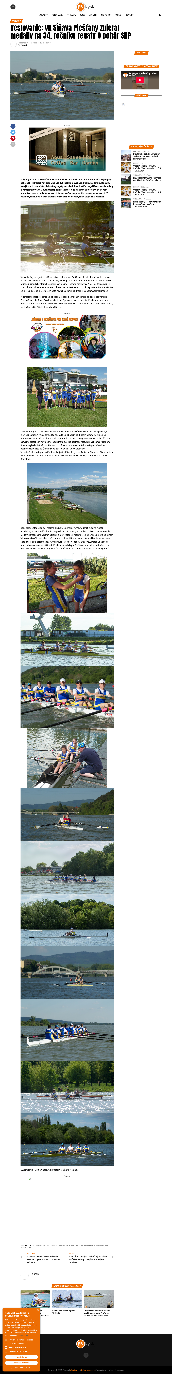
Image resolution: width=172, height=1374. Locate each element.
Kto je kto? (106, 15)
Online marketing (88, 1370)
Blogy (82, 15)
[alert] (21, 1339)
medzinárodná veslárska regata (50, 1245)
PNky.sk (118, 15)
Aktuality (43, 15)
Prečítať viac (24, 1335)
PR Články (71, 15)
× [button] (38, 1310)
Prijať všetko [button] (21, 1357)
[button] (21, 1367)
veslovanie (26, 1248)
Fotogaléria (57, 15)
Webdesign (74, 1370)
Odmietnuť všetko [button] (21, 1363)
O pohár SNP (72, 1245)
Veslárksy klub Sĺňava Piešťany (94, 1245)
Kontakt (129, 15)
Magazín (93, 15)
